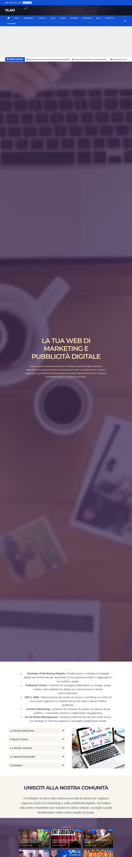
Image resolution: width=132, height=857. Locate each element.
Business (74, 18)
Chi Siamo (11, 23)
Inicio (16, 18)
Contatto (109, 18)
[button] (125, 21)
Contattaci (16, 765)
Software (87, 18)
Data (53, 18)
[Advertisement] (66, 41)
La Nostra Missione (22, 730)
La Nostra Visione (21, 748)
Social (63, 18)
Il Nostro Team (19, 739)
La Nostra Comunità (22, 756)
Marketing (28, 18)
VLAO (10, 10)
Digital (42, 18)
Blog (98, 18)
